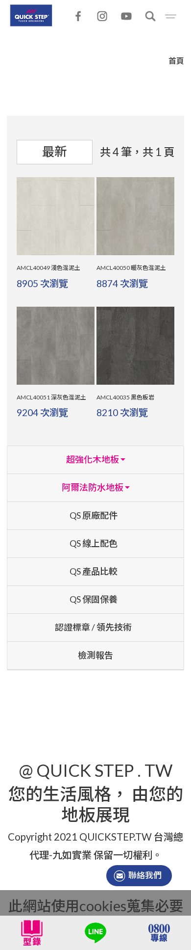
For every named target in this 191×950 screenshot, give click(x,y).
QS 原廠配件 (94, 515)
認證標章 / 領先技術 (93, 627)
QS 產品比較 (94, 571)
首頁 (176, 60)
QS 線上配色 (94, 543)
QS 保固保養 (94, 599)
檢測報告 (95, 655)
